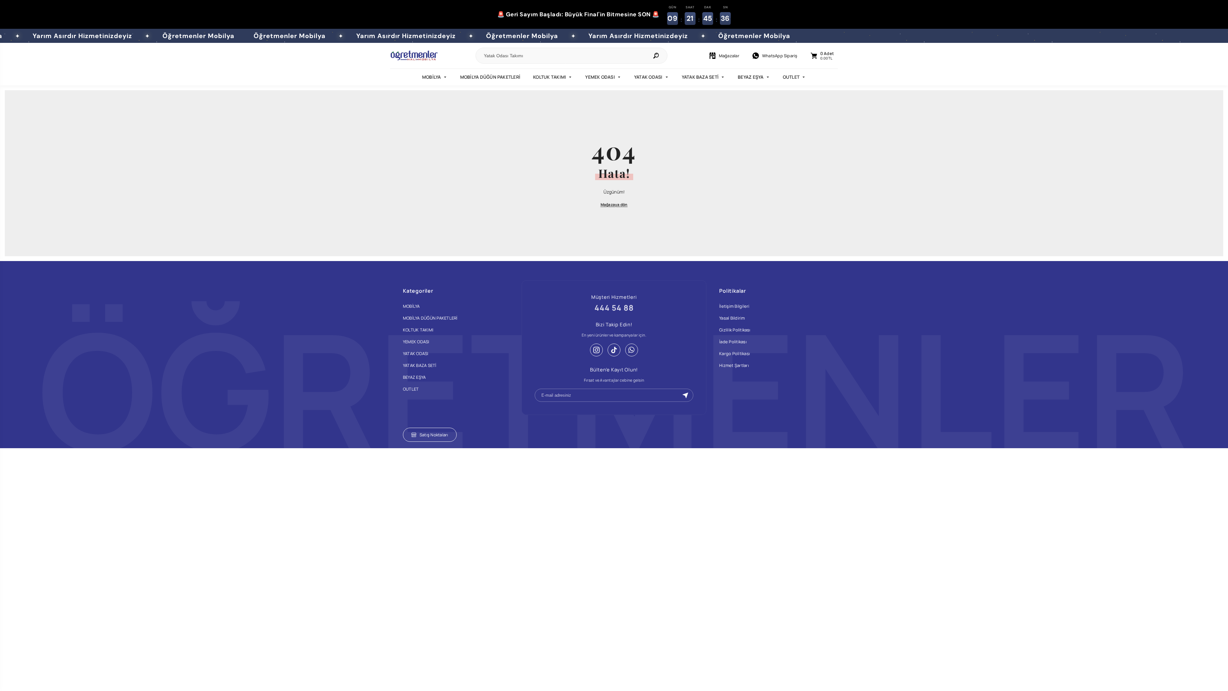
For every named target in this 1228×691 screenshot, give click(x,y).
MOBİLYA (431, 77)
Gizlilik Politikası (735, 330)
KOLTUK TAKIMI (549, 77)
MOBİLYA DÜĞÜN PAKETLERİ (490, 77)
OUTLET (791, 77)
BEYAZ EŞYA (750, 77)
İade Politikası (733, 342)
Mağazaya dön (614, 204)
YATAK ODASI (648, 77)
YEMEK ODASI (600, 77)
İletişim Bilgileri (734, 306)
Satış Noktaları (434, 435)
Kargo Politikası (734, 353)
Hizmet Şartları (734, 365)
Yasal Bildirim (732, 318)
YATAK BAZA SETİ (700, 77)
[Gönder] (685, 395)
